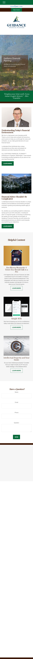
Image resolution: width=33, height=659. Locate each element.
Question (16, 423)
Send (16, 437)
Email (16, 402)
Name (16, 392)
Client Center (16, 10)
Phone (16, 412)
